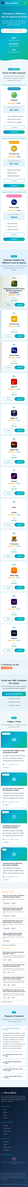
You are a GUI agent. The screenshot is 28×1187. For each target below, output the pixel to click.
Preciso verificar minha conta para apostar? (13, 1077)
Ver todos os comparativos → (8, 945)
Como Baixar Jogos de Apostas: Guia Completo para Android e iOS (13, 965)
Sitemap (5, 1117)
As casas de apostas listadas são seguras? (12, 1029)
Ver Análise (14, 127)
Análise (9, 304)
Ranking (5, 1112)
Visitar (19, 304)
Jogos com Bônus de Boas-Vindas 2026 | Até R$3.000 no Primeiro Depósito (12, 934)
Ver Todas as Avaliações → (14, 694)
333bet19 (5, 1125)
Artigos (5, 1115)
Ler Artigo (5, 767)
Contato (5, 1144)
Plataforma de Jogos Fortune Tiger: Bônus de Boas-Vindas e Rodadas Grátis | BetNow (13, 909)
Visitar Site (14, 132)
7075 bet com (7, 1128)
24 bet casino (6, 1131)
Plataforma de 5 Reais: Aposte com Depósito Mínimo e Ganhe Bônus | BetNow (13, 921)
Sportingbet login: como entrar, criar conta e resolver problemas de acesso (14, 990)
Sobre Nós (6, 1141)
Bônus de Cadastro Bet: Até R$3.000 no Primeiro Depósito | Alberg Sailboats (13, 896)
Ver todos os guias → (6, 1001)
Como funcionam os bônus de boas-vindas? (14, 1055)
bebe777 (5, 1134)
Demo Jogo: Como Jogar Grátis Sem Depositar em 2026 (13, 952)
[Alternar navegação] (25, 3)
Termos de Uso (7, 1147)
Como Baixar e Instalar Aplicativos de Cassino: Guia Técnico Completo (13, 978)
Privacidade (6, 1150)
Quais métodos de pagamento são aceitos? (13, 1062)
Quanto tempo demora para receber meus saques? (13, 1069)
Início (4, 1109)
